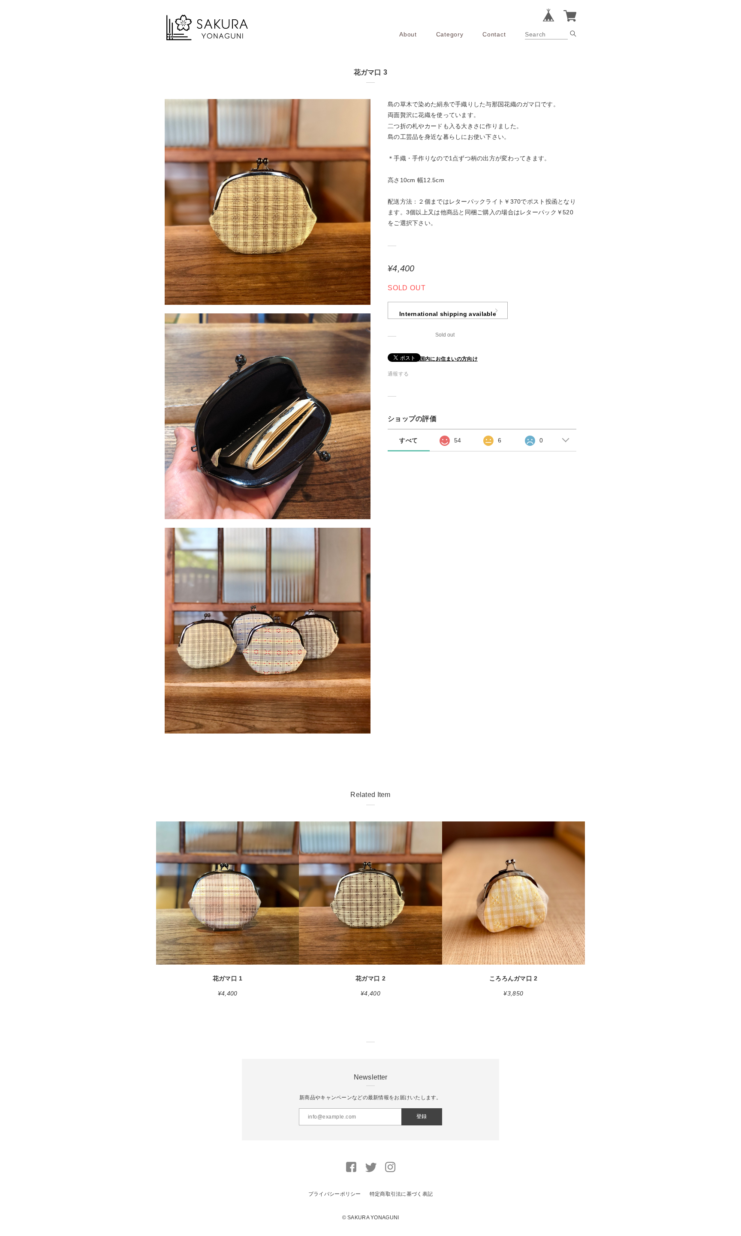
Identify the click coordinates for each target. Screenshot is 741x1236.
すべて (408, 440)
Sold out (445, 335)
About (408, 34)
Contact (494, 34)
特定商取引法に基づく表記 (401, 1194)
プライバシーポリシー (334, 1194)
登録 (421, 1116)
